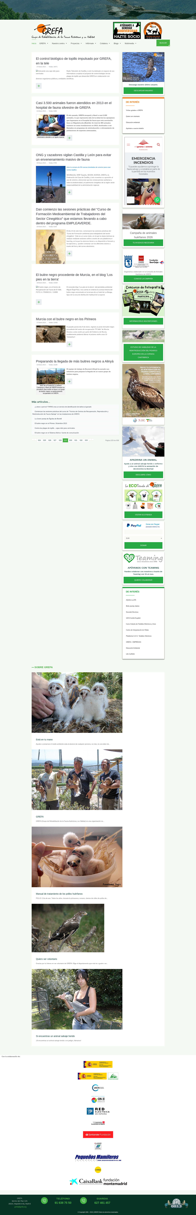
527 (55, 440)
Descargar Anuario (143, 91)
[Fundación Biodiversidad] (98, 1077)
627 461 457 (102, 1202)
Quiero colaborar (143, 580)
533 (86, 440)
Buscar (163, 43)
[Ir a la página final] (92, 439)
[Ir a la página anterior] (35, 439)
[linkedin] (180, 14)
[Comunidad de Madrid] (98, 1124)
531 (76, 440)
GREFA (40, 816)
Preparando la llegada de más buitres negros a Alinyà (75, 361)
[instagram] (164, 14)
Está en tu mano (44, 739)
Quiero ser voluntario (46, 959)
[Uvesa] (98, 1171)
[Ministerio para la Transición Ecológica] (98, 1066)
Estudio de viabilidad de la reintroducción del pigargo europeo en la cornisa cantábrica (143, 352)
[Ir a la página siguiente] (90, 439)
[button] (44, 43)
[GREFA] (63, 31)
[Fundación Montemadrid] (98, 1183)
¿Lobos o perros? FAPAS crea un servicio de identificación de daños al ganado (62, 407)
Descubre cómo (143, 475)
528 (60, 440)
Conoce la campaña (143, 279)
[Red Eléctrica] (98, 1113)
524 (39, 440)
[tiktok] (169, 14)
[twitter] (158, 14)
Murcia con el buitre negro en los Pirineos (66, 319)
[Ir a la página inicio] (33, 439)
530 (70, 440)
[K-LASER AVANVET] (98, 1148)
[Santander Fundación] (98, 1136)
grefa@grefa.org (20, 1207)
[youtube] (175, 14)
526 (49, 440)
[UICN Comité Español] (98, 1089)
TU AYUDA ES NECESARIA (143, 243)
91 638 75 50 (63, 1202)
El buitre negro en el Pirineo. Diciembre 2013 (50, 423)
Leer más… (39, 86)
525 (44, 440)
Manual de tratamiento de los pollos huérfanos (59, 894)
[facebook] (153, 14)
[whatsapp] (186, 14)
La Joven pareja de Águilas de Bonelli (48, 419)
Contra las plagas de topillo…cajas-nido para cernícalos (54, 428)
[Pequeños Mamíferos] (98, 1159)
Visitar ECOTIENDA (143, 515)
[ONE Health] (98, 1101)
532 (81, 440)
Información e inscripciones (143, 321)
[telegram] (192, 14)
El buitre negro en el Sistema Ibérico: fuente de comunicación (56, 433)
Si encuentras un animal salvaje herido (55, 1036)
